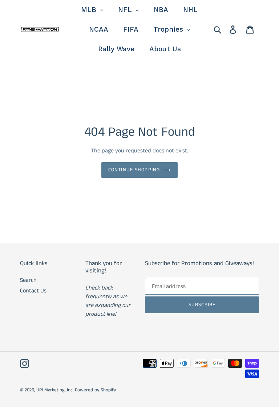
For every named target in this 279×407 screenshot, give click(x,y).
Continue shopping (134, 169)
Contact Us (33, 291)
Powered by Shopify (95, 390)
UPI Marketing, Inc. (54, 390)
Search (28, 280)
